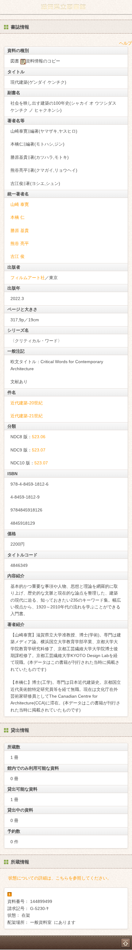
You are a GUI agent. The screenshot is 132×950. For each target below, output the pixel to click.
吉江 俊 (17, 256)
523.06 (38, 436)
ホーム (6, 7)
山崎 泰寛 (19, 204)
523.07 (38, 449)
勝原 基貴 (19, 230)
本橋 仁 (17, 217)
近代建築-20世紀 (26, 402)
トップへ (125, 943)
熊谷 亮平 (19, 243)
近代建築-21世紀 (26, 415)
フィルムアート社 (27, 277)
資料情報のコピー (43, 60)
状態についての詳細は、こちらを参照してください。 (59, 878)
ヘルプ (125, 43)
